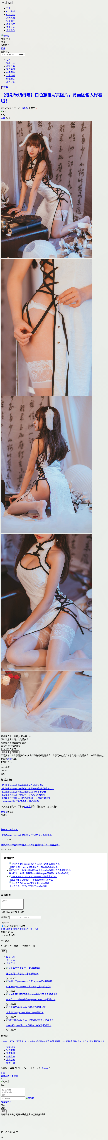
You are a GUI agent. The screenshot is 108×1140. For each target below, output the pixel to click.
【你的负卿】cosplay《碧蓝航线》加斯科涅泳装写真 (33, 867)
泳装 (98, 1041)
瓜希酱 (52, 1041)
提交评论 (5, 923)
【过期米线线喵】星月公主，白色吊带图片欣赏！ (24, 795)
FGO (44, 1041)
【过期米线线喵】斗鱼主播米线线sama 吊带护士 (23, 792)
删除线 (25, 929)
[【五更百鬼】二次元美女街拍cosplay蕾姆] (56, 882)
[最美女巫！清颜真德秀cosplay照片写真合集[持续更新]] (56, 994)
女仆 (102, 1041)
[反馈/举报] (14, 812)
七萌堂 (27, 806)
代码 (36, 929)
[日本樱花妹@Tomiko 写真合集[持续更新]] (56, 1007)
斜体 (8, 929)
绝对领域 (90, 1041)
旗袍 (95, 1041)
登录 (4, 3)
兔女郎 (24, 1041)
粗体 (3, 929)
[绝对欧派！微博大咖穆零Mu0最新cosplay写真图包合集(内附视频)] (56, 870)
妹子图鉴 (10, 21)
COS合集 (10, 14)
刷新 (9, 759)
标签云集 (10, 1056)
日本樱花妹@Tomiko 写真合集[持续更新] (25, 1012)
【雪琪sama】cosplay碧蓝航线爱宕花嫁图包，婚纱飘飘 (26, 835)
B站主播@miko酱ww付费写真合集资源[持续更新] (29, 1025)
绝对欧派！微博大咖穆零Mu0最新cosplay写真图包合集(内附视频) (39, 873)
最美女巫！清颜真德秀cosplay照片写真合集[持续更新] (31, 999)
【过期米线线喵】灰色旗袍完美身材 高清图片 (22, 785)
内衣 (79, 1041)
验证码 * (5, 917)
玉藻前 (75, 1041)
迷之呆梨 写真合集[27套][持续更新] (22, 974)
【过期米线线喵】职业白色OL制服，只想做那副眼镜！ (26, 798)
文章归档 (10, 1047)
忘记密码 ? (6, 1102)
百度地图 (10, 1053)
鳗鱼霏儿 (58, 1041)
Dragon (45, 1068)
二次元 (84, 1041)
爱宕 (47, 1041)
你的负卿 (38, 1041)
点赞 (4, 812)
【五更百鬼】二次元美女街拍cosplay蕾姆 (28, 886)
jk (1, 1041)
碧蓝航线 (69, 1041)
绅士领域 (10, 24)
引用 (31, 929)
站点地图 (10, 1050)
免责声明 (10, 1063)
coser (63, 1041)
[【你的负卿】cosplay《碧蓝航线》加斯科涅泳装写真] (56, 863)
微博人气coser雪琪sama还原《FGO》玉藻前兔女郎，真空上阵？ (30, 845)
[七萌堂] (5, 36)
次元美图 (10, 18)
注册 (10, 3)
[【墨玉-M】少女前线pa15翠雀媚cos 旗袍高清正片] (56, 876)
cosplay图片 (31, 1041)
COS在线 (10, 11)
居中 (19, 929)
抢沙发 (25, 108)
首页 (8, 8)
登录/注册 (5, 752)
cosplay (5, 1041)
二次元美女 (12, 1041)
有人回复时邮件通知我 (14, 926)
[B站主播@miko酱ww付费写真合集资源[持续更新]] (56, 1020)
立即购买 (15, 752)
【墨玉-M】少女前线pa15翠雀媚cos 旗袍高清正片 (32, 880)
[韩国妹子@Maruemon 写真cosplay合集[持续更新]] (56, 981)
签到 (22, 912)
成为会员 (10, 30)
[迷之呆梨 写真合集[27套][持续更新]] (56, 968)
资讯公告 (10, 27)
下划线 (14, 929)
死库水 (18, 1041)
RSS (3, 1073)
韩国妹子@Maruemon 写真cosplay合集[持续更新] (28, 986)
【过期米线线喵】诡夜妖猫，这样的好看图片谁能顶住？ (27, 788)
